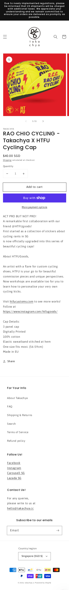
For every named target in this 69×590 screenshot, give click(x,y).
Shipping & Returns (19, 415)
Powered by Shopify (43, 583)
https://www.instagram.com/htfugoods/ (30, 311)
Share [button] (11, 361)
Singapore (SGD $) (32, 556)
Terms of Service (17, 432)
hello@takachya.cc (20, 508)
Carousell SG (16, 473)
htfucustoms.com (21, 301)
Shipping (7, 160)
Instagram (14, 468)
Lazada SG (14, 478)
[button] (5, 37)
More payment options (34, 207)
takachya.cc (29, 583)
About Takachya (17, 398)
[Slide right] (43, 121)
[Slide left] (26, 121)
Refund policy (16, 440)
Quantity (8, 166)
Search (11, 423)
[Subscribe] (57, 530)
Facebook (13, 462)
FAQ (9, 406)
